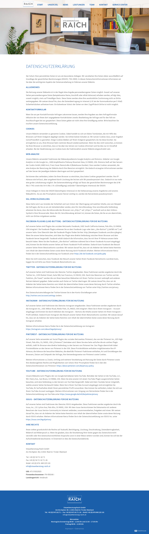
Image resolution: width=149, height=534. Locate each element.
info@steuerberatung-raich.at (38, 466)
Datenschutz (79, 528)
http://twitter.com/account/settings (41, 295)
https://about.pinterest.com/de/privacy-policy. (75, 365)
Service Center (119, 4)
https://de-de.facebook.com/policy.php (90, 253)
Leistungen (79, 4)
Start (40, 4)
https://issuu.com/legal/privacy (38, 419)
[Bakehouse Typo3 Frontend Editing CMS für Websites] (140, 531)
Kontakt (103, 4)
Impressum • (70, 528)
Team (91, 4)
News (65, 4)
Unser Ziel (53, 4)
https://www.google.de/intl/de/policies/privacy (79, 394)
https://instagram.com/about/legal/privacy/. (44, 329)
